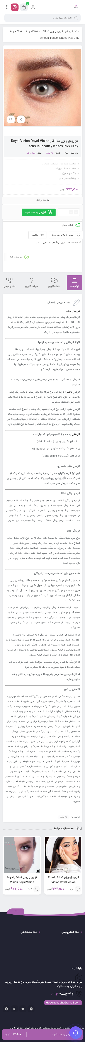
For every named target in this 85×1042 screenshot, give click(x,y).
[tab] (74, 282)
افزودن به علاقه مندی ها (62, 235)
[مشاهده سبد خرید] (24, 8)
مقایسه (34, 235)
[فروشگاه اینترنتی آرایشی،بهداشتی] (75, 7)
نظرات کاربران (54, 286)
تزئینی (69, 392)
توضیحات (74, 286)
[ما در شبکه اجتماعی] (15, 7)
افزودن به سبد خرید (35, 212)
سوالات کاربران (31, 286)
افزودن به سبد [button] (78, 889)
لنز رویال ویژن (73, 311)
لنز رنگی (76, 434)
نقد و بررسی (9, 286)
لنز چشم (69, 31)
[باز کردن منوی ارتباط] (75, 1032)
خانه (77, 31)
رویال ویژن (69, 153)
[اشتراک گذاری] (21, 119)
